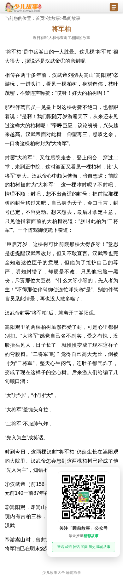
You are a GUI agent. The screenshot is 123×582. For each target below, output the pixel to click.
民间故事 (71, 18)
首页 (40, 18)
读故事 (53, 18)
